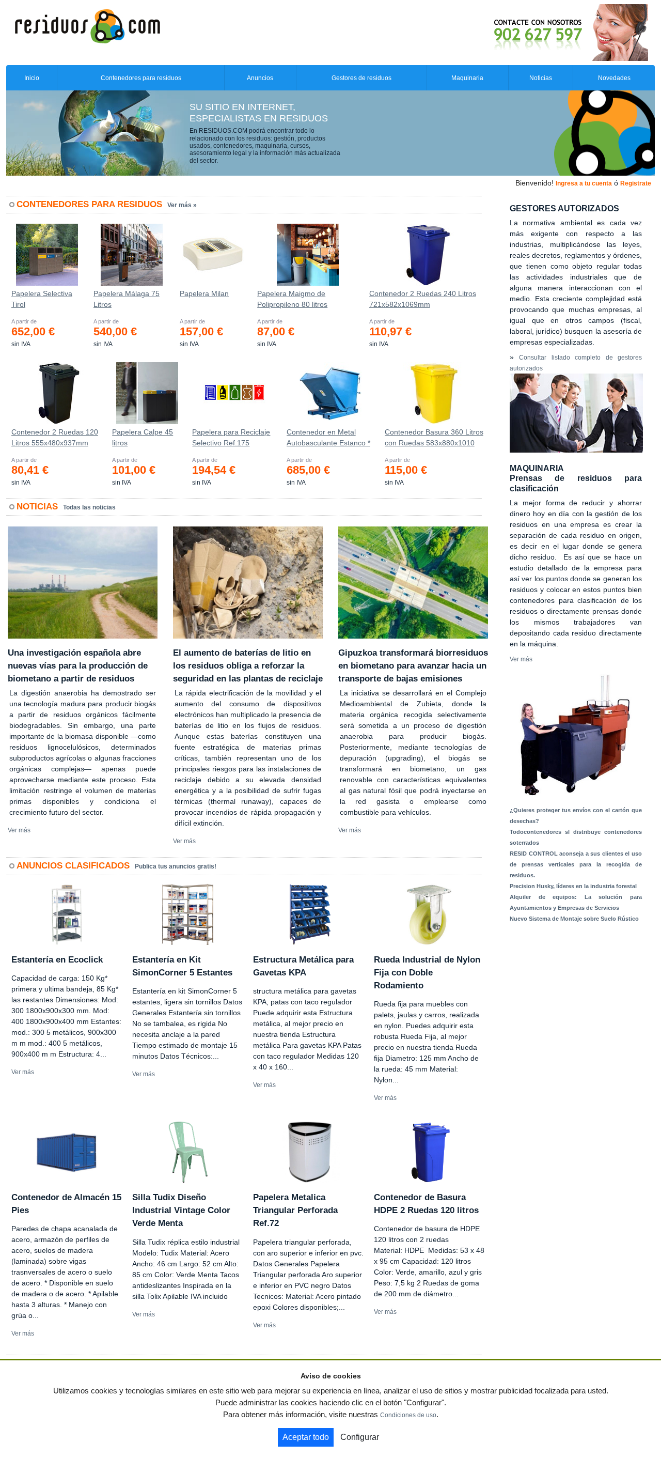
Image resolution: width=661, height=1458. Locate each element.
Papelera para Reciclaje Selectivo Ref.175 (231, 437)
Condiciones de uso (408, 1415)
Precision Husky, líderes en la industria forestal (573, 886)
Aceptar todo (305, 1437)
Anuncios (260, 78)
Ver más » (182, 205)
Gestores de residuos (361, 78)
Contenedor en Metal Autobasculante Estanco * (328, 437)
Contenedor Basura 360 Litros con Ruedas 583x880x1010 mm (434, 440)
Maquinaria (467, 78)
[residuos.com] (87, 25)
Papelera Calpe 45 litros (142, 437)
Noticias (540, 78)
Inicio (31, 78)
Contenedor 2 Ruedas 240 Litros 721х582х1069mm (422, 298)
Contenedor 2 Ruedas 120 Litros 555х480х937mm (54, 437)
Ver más (19, 830)
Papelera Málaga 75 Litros (126, 298)
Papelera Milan (204, 293)
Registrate (635, 183)
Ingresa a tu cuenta (584, 183)
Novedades (614, 78)
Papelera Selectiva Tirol (41, 298)
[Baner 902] (528, 32)
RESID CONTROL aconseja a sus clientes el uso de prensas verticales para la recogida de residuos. (576, 864)
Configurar (359, 1437)
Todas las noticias (89, 507)
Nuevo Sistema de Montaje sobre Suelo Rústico (574, 919)
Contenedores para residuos (141, 78)
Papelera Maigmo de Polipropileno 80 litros (292, 298)
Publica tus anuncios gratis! (175, 866)
